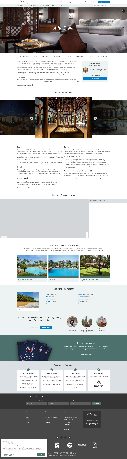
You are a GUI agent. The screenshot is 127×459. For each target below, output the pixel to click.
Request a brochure (86, 354)
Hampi (47, 304)
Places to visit (58, 56)
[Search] (108, 5)
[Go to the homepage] (22, 2)
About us (54, 5)
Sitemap (28, 422)
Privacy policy (67, 422)
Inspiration (46, 5)
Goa (19, 309)
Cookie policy (67, 424)
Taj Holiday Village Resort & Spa (89, 279)
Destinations (20, 5)
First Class (28, 85)
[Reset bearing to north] (87, 237)
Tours (35, 56)
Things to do (80, 56)
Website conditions (68, 415)
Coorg (80, 301)
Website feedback (30, 419)
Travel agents (48, 422)
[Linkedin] (69, 437)
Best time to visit (102, 56)
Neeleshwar (81, 299)
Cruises (40, 5)
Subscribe (96, 403)
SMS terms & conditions (69, 419)
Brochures (62, 5)
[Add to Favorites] (123, 11)
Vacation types (31, 5)
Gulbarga (80, 296)
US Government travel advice (51, 417)
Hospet (48, 301)
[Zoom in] (87, 233)
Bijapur (48, 299)
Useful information (49, 415)
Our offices (28, 415)
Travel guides (45, 56)
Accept (41, 454)
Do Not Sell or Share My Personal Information (9, 455)
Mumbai (80, 304)
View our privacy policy (32, 451)
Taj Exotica (52, 279)
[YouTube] (65, 437)
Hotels (69, 56)
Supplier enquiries (49, 419)
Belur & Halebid (82, 294)
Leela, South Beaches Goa (25, 279)
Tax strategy (67, 429)
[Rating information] (32, 85)
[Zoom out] (87, 235)
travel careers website (92, 424)
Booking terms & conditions (70, 417)
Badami (48, 296)
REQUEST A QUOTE (104, 2)
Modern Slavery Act (68, 427)
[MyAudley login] (70, 2)
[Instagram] (61, 437)
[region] (44, 218)
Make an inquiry (95, 78)
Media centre (67, 431)
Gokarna (48, 294)
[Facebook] (57, 437)
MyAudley (28, 417)
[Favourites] (67, 2)
